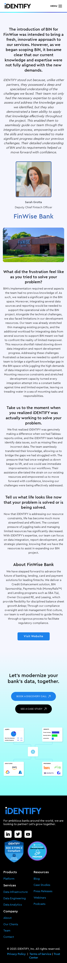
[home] (16, 6)
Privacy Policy (17, 954)
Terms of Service (40, 954)
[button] (56, 6)
